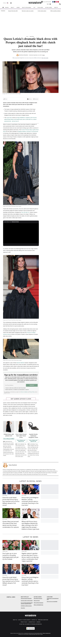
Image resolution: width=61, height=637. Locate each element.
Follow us (30, 99)
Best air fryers (37, 600)
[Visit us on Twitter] (54, 2)
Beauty (12, 7)
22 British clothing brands (26, 605)
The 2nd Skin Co (25, 212)
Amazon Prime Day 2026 (13, 10)
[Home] (3, 7)
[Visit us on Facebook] (53, 2)
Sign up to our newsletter (52, 601)
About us (15, 619)
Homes (18, 7)
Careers (38, 621)
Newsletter (36, 99)
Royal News (40, 7)
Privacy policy (24, 621)
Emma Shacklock (24, 55)
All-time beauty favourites (26, 598)
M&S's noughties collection (55, 10)
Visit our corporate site (46, 633)
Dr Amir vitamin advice (42, 10)
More (55, 7)
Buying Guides (48, 7)
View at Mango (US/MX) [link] (9, 438)
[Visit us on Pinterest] (58, 2)
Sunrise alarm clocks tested (26, 600)
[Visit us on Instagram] (56, 2)
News (43, 55)
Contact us (34, 619)
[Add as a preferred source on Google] (30, 628)
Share (6, 99)
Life (34, 7)
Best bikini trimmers (38, 598)
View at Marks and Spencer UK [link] (21, 441)
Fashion (7, 7)
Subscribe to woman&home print (52, 599)
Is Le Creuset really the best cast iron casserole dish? (27, 603)
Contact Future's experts (24, 619)
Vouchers (23, 607)
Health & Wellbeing (26, 7)
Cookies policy (31, 621)
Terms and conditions (43, 619)
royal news (9, 117)
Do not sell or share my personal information (30, 624)
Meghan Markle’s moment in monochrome (28, 131)
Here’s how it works (45, 57)
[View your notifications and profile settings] (11, 3)
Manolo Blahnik (20, 362)
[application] (21, 233)
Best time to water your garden (27, 10)
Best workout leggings (38, 602)
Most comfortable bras (38, 604)
